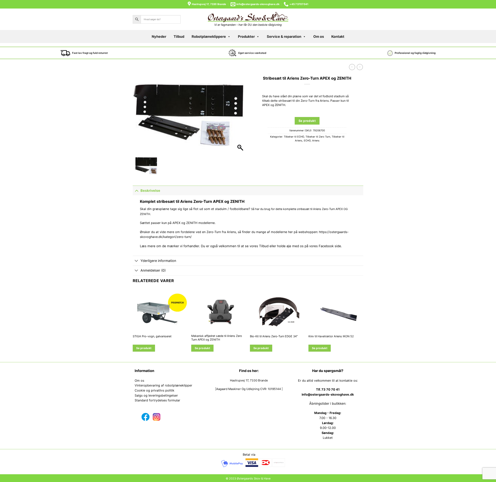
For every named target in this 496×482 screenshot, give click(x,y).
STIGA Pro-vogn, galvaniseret (152, 336)
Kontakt (337, 36)
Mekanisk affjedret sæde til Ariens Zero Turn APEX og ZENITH (216, 337)
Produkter (246, 36)
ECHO (307, 140)
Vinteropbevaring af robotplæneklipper (163, 385)
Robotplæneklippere (209, 36)
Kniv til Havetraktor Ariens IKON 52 (331, 336)
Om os (318, 36)
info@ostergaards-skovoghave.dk (328, 394)
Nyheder (159, 36)
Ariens (315, 140)
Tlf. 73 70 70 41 (328, 389)
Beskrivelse (150, 190)
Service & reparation (284, 36)
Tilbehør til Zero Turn (318, 136)
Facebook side (330, 246)
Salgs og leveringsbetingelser (156, 395)
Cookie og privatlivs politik (154, 390)
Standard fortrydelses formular (157, 400)
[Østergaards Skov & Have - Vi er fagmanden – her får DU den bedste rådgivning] (248, 17)
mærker (173, 246)
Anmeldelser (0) (153, 270)
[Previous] (133, 324)
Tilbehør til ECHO (294, 136)
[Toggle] (136, 190)
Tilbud (179, 36)
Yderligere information (158, 261)
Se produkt (307, 121)
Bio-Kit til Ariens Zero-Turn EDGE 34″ (274, 336)
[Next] (363, 324)
